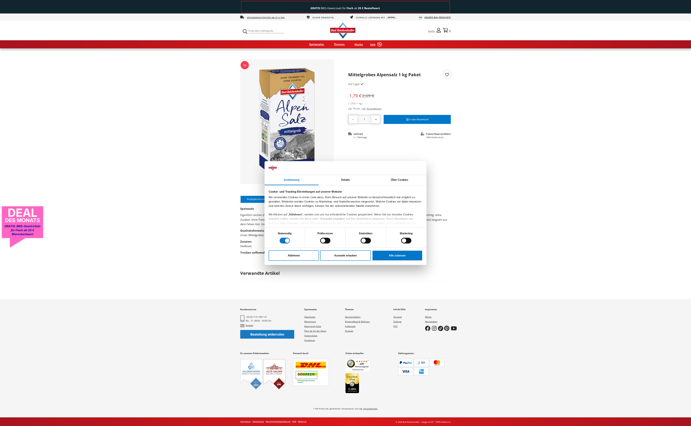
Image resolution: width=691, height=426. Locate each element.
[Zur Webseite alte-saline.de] (274, 374)
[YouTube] (454, 328)
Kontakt (249, 325)
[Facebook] (428, 328)
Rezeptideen (431, 321)
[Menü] (368, 361)
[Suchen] (244, 31)
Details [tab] (345, 179)
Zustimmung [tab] (292, 179)
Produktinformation (258, 199)
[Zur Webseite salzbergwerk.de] (251, 374)
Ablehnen (294, 255)
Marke (428, 316)
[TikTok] (441, 328)
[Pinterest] (447, 328)
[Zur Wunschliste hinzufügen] (447, 75)
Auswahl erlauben (345, 255)
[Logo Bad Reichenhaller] (342, 30)
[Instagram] (435, 328)
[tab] (258, 199)
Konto (431, 31)
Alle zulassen (397, 255)
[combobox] (266, 30)
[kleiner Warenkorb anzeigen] (447, 30)
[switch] (325, 240)
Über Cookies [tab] (399, 179)
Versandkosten (374, 108)
